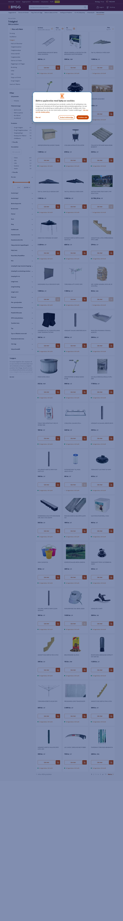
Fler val (38, 117)
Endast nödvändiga (66, 117)
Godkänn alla (82, 117)
